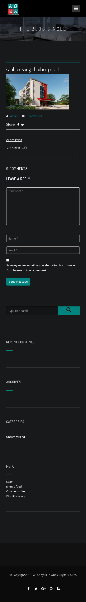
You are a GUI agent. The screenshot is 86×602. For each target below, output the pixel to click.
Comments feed (16, 491)
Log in (10, 481)
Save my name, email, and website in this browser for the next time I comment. (40, 267)
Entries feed (14, 486)
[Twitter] (22, 125)
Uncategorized (15, 437)
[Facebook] (18, 125)
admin (14, 116)
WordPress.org (15, 496)
